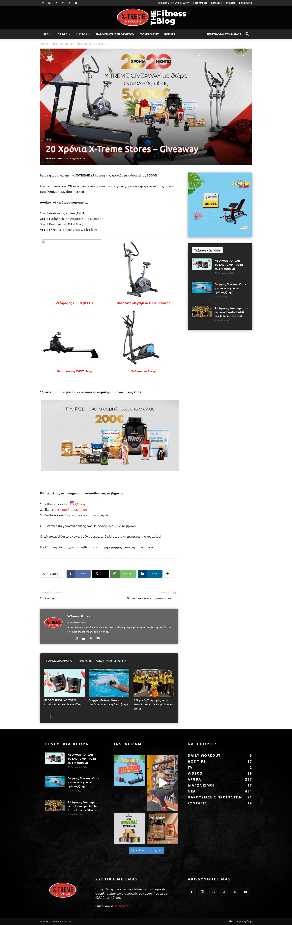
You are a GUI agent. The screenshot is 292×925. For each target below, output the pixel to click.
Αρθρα (63, 34)
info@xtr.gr (123, 906)
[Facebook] (43, 3)
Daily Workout (204, 755)
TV (190, 767)
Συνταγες (198, 803)
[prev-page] (46, 716)
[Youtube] (76, 3)
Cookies (229, 921)
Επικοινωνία (245, 2)
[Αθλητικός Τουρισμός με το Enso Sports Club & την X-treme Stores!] (153, 683)
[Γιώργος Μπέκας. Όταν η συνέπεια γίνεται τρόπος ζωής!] (109, 683)
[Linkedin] (56, 3)
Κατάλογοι (216, 2)
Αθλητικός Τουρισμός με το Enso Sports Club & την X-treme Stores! (153, 704)
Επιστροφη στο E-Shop (224, 34)
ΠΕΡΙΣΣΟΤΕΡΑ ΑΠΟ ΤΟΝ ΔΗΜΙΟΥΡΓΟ (101, 660)
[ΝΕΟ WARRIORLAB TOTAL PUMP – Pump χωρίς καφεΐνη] (64, 683)
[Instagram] (49, 3)
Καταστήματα (200, 2)
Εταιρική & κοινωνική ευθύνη (173, 2)
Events (169, 34)
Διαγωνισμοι (201, 785)
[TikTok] (63, 3)
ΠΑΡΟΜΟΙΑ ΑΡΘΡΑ (59, 660)
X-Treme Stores (54, 158)
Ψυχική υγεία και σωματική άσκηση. (152, 598)
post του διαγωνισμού (71, 509)
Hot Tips (197, 761)
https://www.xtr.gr (77, 622)
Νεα (46, 34)
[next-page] (52, 716)
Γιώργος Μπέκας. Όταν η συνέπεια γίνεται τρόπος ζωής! (230, 288)
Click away (47, 598)
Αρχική (44, 43)
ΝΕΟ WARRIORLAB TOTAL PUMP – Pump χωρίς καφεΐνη (229, 264)
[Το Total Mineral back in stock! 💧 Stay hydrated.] (129, 828)
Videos (81, 34)
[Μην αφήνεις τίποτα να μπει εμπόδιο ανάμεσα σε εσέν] (162, 782)
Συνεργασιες (149, 34)
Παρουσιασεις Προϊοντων (115, 34)
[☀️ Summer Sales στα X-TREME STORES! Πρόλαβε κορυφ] (129, 770)
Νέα (54, 43)
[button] (247, 34)
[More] (168, 574)
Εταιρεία (231, 2)
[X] (69, 3)
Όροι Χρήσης (244, 921)
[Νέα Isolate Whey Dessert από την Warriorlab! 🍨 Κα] (162, 828)
